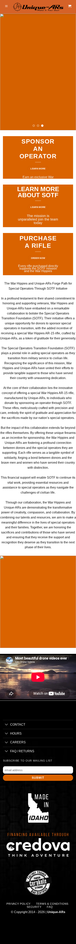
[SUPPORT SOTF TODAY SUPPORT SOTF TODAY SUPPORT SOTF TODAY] (38, 72)
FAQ (50, 906)
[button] (6, 7)
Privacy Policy (18, 903)
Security (34, 906)
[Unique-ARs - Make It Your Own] (38, 7)
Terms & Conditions (52, 903)
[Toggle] (6, 725)
